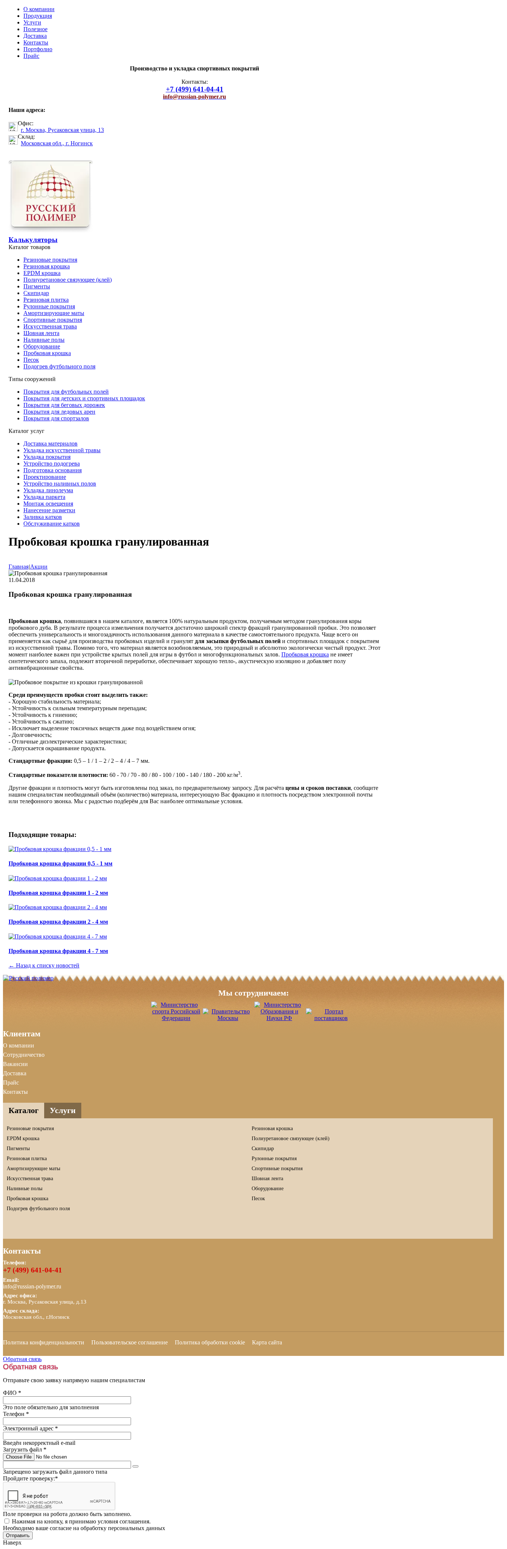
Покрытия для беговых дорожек (64, 405)
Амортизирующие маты (53, 313)
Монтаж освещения (48, 503)
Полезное (35, 29)
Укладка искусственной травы (62, 450)
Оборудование (41, 346)
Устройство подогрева (51, 463)
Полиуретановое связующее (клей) (67, 280)
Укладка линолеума (48, 490)
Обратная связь (22, 1359)
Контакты (35, 42)
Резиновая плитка (46, 300)
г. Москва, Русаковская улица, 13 (62, 130)
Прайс (31, 56)
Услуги (32, 22)
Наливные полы (44, 340)
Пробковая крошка (47, 353)
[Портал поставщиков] (331, 1018)
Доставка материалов (50, 443)
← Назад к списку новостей (44, 965)
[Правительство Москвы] (228, 1018)
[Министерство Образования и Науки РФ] (279, 1018)
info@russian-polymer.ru (32, 1286)
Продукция (37, 16)
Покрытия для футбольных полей (66, 391)
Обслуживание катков (51, 523)
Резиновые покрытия (50, 259)
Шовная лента (41, 333)
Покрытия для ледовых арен (59, 411)
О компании (39, 9)
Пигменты (36, 286)
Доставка (35, 36)
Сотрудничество (24, 1055)
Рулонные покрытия (49, 306)
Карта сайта (267, 1342)
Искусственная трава (50, 326)
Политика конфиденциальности (43, 1342)
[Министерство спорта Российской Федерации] (176, 1018)
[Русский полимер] (51, 230)
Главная (19, 566)
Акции (39, 566)
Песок (31, 360)
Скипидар (36, 293)
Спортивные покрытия (52, 320)
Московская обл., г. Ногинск (57, 143)
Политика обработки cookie (210, 1342)
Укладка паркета (44, 497)
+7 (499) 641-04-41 (32, 1270)
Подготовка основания (52, 470)
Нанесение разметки (49, 510)
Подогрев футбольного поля (59, 366)
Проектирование (44, 477)
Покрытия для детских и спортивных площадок (84, 398)
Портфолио (37, 49)
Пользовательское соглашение (129, 1342)
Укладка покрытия (47, 457)
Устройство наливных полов (59, 483)
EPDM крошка (41, 273)
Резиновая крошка (46, 266)
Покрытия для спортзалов (56, 418)
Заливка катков (42, 517)
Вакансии (15, 1064)
